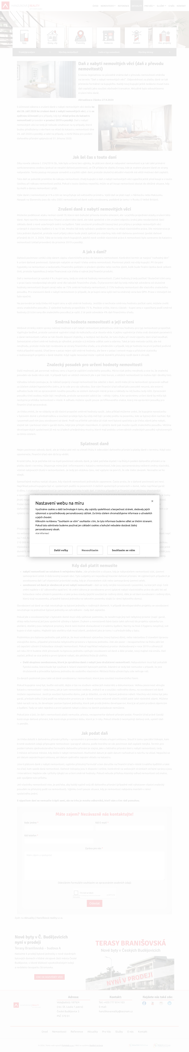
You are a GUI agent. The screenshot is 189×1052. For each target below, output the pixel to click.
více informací (42, 533)
